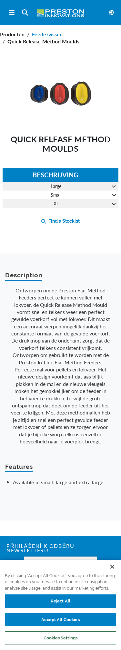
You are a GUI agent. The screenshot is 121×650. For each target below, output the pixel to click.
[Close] (112, 567)
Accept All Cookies (60, 619)
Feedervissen (47, 34)
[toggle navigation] (11, 12)
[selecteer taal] (112, 12)
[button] (60, 91)
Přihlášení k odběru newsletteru (40, 549)
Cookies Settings (60, 638)
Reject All (60, 601)
